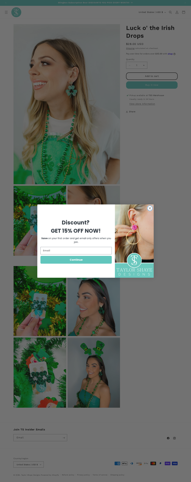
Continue (76, 260)
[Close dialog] (150, 208)
